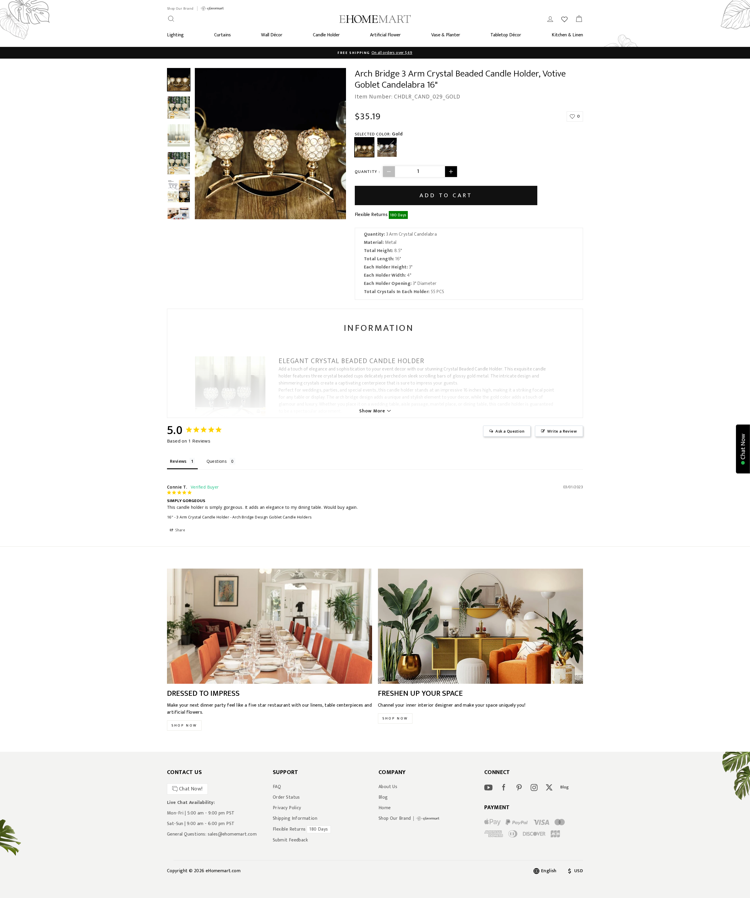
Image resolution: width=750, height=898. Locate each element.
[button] (743, 449)
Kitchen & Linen (567, 35)
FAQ (277, 786)
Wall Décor (271, 35)
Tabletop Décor (505, 35)
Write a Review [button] (562, 431)
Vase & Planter (445, 35)
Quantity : (367, 172)
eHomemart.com (223, 871)
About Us (388, 786)
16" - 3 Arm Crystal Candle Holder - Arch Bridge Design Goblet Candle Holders (239, 517)
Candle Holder (326, 35)
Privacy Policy (287, 808)
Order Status (286, 797)
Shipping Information (295, 818)
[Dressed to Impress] (269, 626)
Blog (383, 797)
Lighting (175, 35)
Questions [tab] (217, 461)
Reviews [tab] (178, 461)
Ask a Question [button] (509, 431)
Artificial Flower (385, 35)
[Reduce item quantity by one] (389, 171)
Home (385, 808)
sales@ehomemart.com (232, 834)
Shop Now (184, 725)
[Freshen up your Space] (480, 626)
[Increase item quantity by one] (451, 171)
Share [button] (179, 530)
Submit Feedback (290, 840)
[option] (375, 53)
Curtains (222, 35)
